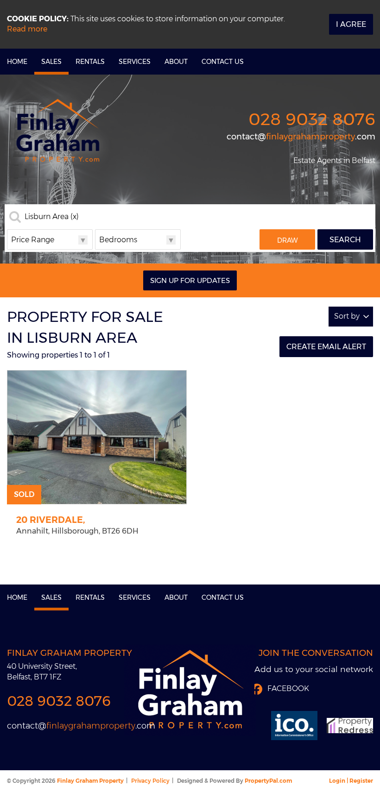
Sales (51, 61)
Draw (287, 240)
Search (345, 239)
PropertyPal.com (268, 780)
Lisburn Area (52, 216)
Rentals (90, 61)
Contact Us (223, 61)
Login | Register (351, 780)
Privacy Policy (150, 780)
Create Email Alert (326, 346)
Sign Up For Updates (190, 280)
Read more (27, 29)
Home (17, 61)
